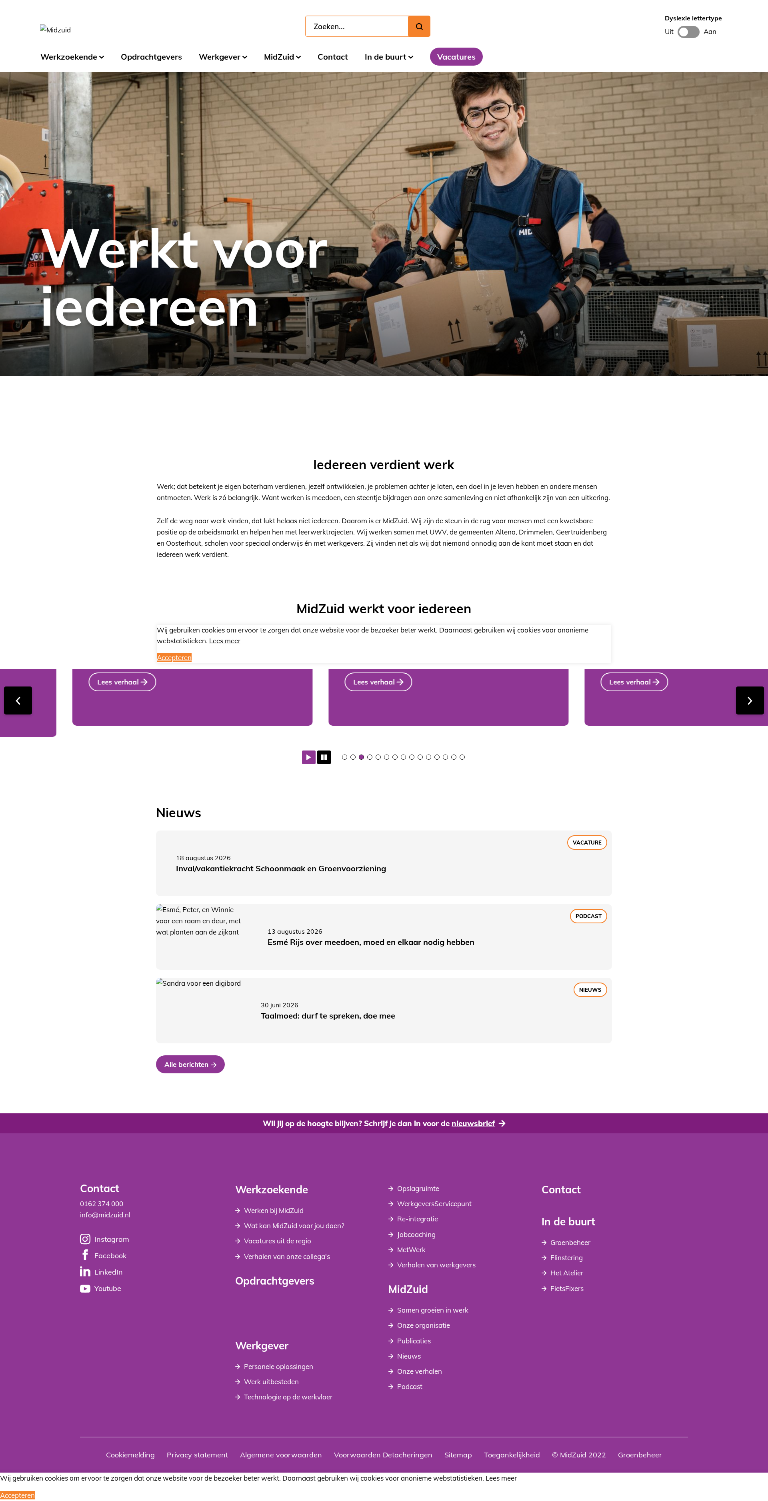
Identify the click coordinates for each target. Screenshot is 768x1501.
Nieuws (409, 1356)
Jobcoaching (416, 1234)
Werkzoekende (68, 57)
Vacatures (456, 57)
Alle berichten (186, 1064)
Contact (333, 57)
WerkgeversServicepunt (434, 1203)
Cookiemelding (130, 1454)
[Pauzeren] (324, 757)
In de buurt (385, 57)
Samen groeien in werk (432, 1310)
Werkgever (219, 57)
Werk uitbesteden (271, 1381)
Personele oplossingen (278, 1366)
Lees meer (224, 640)
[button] (344, 757)
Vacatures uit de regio (277, 1241)
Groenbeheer (570, 1242)
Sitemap (458, 1454)
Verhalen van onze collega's (287, 1256)
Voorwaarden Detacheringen (383, 1454)
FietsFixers (567, 1288)
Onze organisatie (423, 1325)
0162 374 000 (101, 1203)
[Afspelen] (309, 757)
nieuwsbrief (473, 1123)
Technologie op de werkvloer (288, 1397)
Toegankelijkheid (512, 1454)
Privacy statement (197, 1454)
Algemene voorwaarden (281, 1454)
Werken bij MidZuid (274, 1210)
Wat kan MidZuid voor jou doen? (294, 1225)
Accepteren (174, 657)
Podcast (409, 1386)
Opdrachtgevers (151, 57)
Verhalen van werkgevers (436, 1265)
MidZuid (279, 57)
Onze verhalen (419, 1371)
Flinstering (566, 1257)
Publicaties (414, 1341)
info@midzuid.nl (105, 1215)
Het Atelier (566, 1273)
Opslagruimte (418, 1188)
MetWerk (411, 1249)
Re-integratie (417, 1219)
